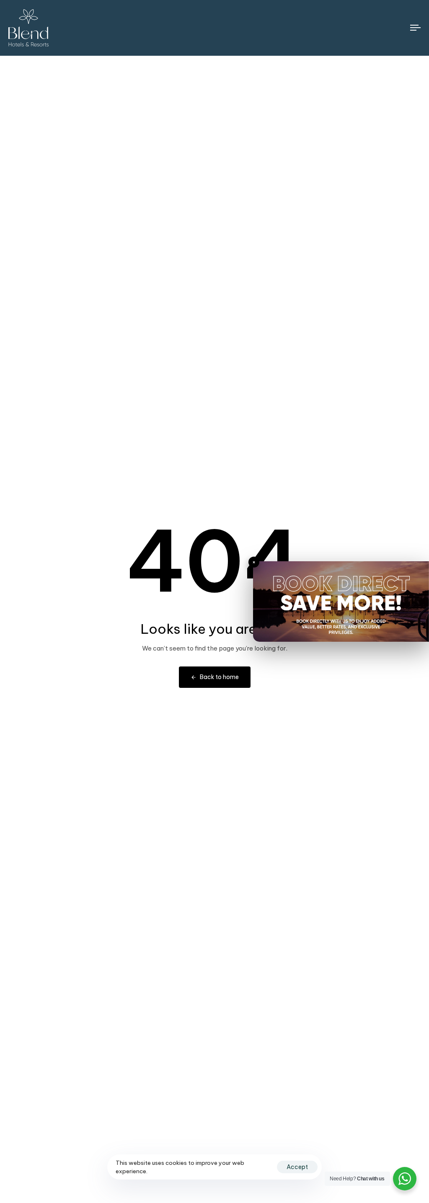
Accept (297, 1167)
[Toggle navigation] (352, 28)
